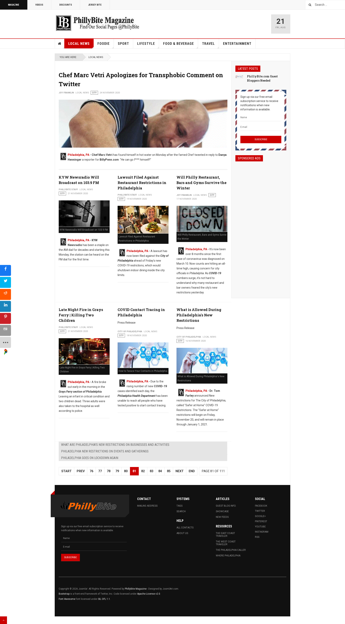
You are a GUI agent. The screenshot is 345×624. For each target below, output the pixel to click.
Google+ (260, 516)
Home (59, 43)
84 (160, 471)
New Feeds (222, 517)
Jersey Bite (95, 4)
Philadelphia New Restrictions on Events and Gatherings (105, 451)
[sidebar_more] (5, 342)
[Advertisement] (260, 226)
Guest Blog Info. (226, 505)
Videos (39, 4)
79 (117, 471)
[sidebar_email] (5, 330)
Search (181, 511)
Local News (79, 43)
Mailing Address (147, 505)
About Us (182, 533)
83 (151, 471)
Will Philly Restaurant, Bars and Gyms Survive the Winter (201, 182)
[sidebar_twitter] (5, 282)
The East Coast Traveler (225, 534)
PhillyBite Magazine (136, 588)
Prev (81, 471)
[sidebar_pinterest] (5, 318)
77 (100, 471)
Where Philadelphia (228, 555)
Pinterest (261, 521)
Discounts (65, 4)
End (192, 471)
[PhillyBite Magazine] (97, 22)
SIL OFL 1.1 (104, 599)
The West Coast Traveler (226, 543)
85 (169, 471)
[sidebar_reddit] (5, 294)
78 (108, 471)
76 (91, 471)
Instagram (261, 531)
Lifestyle (146, 43)
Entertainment (237, 43)
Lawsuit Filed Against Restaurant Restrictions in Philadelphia (142, 182)
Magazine (13, 4)
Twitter (260, 511)
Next (179, 471)
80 (126, 471)
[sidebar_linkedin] (5, 306)
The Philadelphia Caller (231, 550)
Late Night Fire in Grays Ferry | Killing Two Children (81, 315)
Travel (208, 43)
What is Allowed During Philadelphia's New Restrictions (198, 315)
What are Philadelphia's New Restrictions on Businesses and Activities (115, 445)
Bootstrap (64, 593)
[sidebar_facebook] (5, 270)
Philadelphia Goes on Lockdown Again (89, 458)
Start (66, 471)
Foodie (103, 43)
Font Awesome (67, 599)
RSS (257, 537)
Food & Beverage (178, 43)
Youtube (260, 526)
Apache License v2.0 (148, 593)
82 (143, 471)
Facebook (261, 505)
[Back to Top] (3, 620)
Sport (123, 43)
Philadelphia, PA (78, 154)
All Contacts (184, 527)
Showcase (222, 511)
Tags (179, 505)
